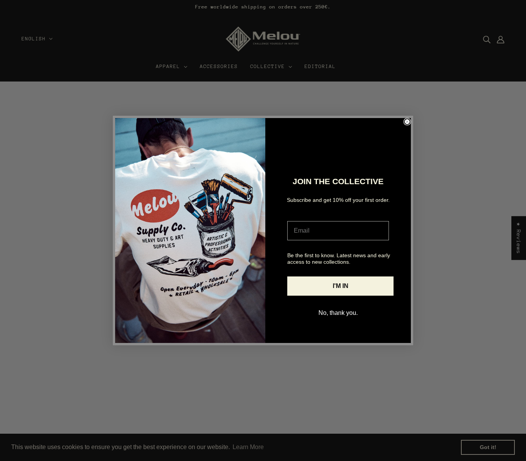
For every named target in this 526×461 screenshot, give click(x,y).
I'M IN (340, 286)
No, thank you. (338, 313)
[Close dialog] (407, 122)
